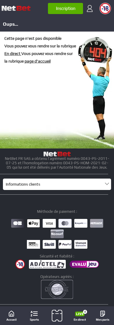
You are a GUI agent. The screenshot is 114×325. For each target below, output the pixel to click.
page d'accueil (38, 61)
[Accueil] (16, 8)
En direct (12, 53)
